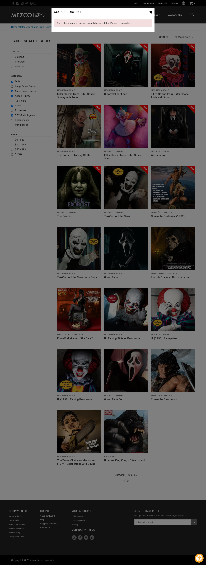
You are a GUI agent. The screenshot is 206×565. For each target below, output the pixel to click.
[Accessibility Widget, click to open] (199, 558)
